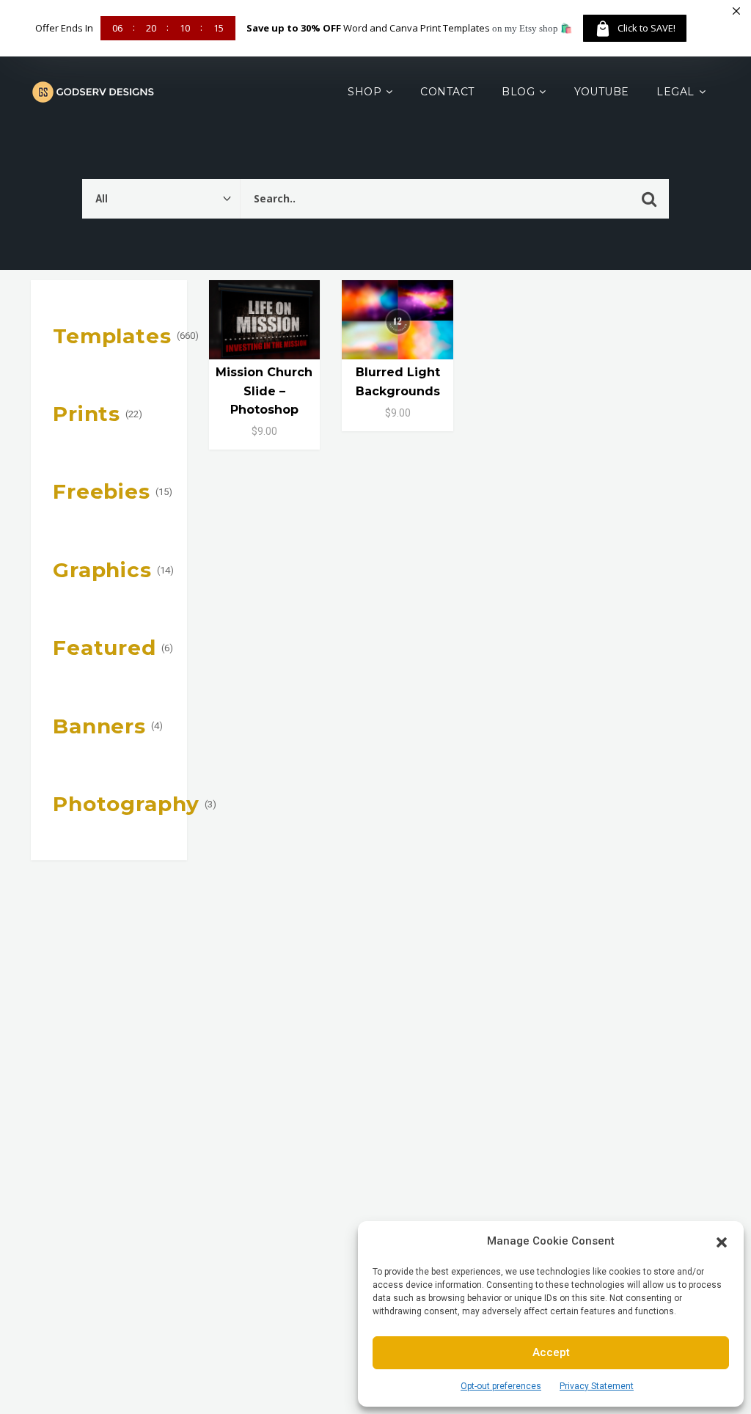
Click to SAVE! (646, 27)
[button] (721, 1241)
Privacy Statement (597, 1386)
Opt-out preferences (501, 1386)
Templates (112, 335)
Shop (364, 91)
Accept (551, 1352)
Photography (126, 803)
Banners (99, 726)
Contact (447, 91)
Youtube (601, 91)
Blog (518, 91)
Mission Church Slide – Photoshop (264, 390)
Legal (675, 91)
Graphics (102, 569)
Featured (104, 647)
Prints (86, 413)
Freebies (101, 491)
